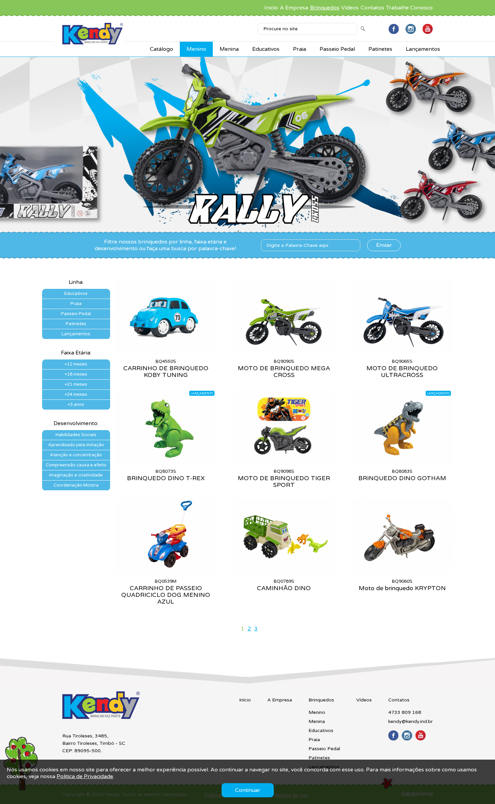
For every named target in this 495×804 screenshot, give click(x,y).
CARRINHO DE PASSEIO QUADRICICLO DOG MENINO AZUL (165, 594)
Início (271, 7)
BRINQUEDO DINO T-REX (166, 478)
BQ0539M (165, 581)
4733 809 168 (404, 712)
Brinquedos (324, 7)
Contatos (372, 7)
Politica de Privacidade (85, 776)
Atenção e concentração (76, 455)
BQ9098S (284, 471)
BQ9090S (284, 361)
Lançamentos (423, 49)
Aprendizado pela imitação (76, 445)
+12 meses (76, 364)
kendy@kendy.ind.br (410, 721)
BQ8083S (402, 471)
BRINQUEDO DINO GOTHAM (402, 478)
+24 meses (76, 394)
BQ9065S (402, 361)
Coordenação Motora (76, 485)
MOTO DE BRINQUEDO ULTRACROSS (402, 372)
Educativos (265, 49)
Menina (229, 49)
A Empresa (294, 7)
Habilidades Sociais (76, 434)
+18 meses (76, 374)
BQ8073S (166, 471)
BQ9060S (402, 581)
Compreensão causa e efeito (76, 465)
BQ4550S (166, 361)
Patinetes (380, 49)
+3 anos (76, 404)
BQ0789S (284, 581)
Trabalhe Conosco (409, 7)
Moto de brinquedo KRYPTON (402, 588)
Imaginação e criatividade (76, 475)
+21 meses (76, 384)
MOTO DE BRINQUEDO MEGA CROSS (284, 372)
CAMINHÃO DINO (284, 588)
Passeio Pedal (337, 49)
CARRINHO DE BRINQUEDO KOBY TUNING (165, 372)
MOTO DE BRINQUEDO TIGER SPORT (284, 481)
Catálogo (161, 49)
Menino (196, 49)
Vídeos (350, 7)
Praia (299, 49)
